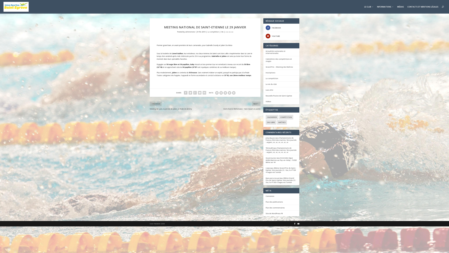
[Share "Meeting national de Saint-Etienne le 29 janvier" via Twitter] (190, 92)
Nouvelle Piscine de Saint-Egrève (279, 96)
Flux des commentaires (275, 208)
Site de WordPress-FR (274, 213)
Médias (400, 7)
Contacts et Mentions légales (422, 7)
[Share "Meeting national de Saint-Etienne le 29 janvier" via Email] (199, 92)
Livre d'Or (269, 90)
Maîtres (282, 122)
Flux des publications (274, 202)
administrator (190, 32)
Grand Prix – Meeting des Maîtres (279, 67)
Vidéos (268, 101)
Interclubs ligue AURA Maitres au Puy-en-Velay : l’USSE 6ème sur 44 (281, 160)
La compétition (213, 32)
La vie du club (271, 84)
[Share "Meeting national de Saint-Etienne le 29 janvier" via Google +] (195, 92)
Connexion (270, 196)
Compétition (286, 117)
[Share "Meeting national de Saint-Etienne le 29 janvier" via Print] (204, 92)
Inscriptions (270, 73)
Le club (367, 7)
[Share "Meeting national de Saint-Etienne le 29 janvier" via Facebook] (185, 92)
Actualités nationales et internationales (275, 52)
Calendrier (272, 117)
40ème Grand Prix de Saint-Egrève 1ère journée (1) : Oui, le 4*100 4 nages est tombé (281, 170)
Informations (384, 7)
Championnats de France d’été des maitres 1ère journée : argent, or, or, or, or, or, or (281, 140)
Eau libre (271, 122)
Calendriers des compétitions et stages (279, 60)
